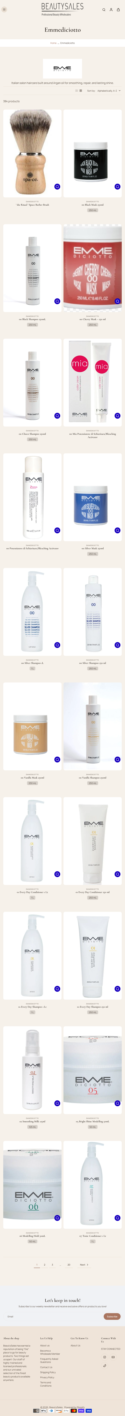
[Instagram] (104, 1357)
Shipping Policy (48, 1372)
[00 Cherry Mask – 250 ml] (92, 268)
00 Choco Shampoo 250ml (32, 434)
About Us (75, 1345)
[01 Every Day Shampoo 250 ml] (92, 956)
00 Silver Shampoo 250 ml (92, 663)
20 (69, 1264)
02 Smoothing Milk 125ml (32, 1121)
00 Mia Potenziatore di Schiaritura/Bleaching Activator (92, 435)
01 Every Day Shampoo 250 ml (92, 1006)
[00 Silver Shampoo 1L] (32, 612)
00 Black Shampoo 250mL (32, 319)
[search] (103, 9)
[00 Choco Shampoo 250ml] (32, 383)
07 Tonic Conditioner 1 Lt (92, 1236)
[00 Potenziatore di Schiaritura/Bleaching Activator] (32, 497)
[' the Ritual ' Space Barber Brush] (32, 153)
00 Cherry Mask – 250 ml (93, 319)
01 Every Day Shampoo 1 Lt (32, 1006)
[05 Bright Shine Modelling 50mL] (92, 1070)
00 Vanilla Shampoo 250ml (92, 777)
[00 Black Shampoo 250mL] (32, 268)
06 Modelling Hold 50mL (32, 1236)
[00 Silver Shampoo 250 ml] (92, 612)
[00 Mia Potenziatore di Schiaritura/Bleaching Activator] (92, 383)
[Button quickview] (57, 187)
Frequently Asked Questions (49, 1360)
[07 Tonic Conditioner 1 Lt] (92, 1185)
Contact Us (46, 1367)
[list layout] (77, 91)
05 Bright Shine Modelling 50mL (92, 1121)
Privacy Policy (47, 1377)
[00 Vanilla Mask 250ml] (32, 726)
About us (44, 1345)
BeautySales (55, 1407)
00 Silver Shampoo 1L (32, 663)
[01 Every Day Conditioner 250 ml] (92, 841)
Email (10, 1316)
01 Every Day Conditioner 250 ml (93, 892)
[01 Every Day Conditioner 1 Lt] (32, 841)
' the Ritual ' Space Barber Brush (32, 204)
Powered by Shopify (74, 1407)
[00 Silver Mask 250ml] (92, 497)
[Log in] (111, 10)
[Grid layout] (81, 91)
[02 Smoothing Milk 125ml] (32, 1070)
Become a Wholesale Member (50, 1352)
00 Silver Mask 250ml (93, 548)
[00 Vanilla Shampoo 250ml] (92, 726)
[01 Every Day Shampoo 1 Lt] (32, 956)
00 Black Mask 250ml (93, 204)
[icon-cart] (118, 9)
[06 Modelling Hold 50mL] (32, 1185)
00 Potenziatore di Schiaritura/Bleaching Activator (32, 548)
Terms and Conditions (45, 1384)
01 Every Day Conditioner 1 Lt (32, 892)
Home (53, 42)
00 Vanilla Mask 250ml (32, 777)
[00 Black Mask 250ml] (92, 153)
